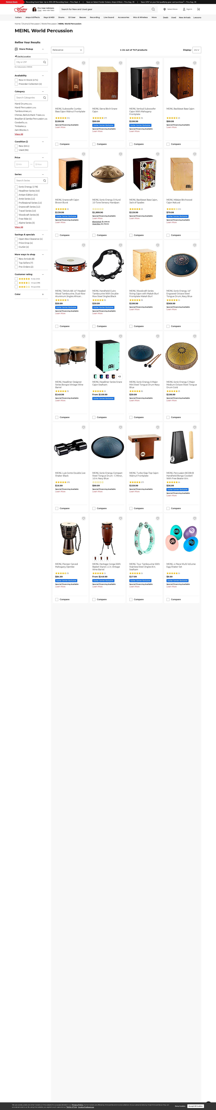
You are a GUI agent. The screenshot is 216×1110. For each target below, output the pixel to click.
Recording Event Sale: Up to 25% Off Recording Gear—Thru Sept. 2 (53, 2)
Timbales (20, 126)
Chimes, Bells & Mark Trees (30, 115)
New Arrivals (184, 17)
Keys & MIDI (49, 17)
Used (173, 17)
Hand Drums (23, 104)
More (154, 17)
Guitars (18, 17)
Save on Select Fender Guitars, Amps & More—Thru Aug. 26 (110, 2)
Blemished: (96, 222)
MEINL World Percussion (69, 24)
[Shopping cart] (198, 9)
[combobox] (67, 50)
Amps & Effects (33, 17)
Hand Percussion (25, 107)
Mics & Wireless (140, 17)
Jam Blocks (21, 130)
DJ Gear (72, 17)
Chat (39, 10)
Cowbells (21, 122)
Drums (61, 17)
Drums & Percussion (31, 24)
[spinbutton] (21, 164)
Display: (187, 50)
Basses (83, 17)
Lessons (197, 17)
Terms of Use (71, 1107)
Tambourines (23, 111)
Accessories (123, 17)
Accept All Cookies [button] (196, 1106)
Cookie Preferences (86, 1107)
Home (17, 24)
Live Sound (109, 17)
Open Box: (96, 224)
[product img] (70, 83)
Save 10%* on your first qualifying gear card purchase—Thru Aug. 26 (168, 2)
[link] (70, 111)
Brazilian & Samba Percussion (31, 119)
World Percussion (49, 24)
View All (19, 134)
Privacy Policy (77, 1105)
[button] (43, 9)
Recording (95, 17)
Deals (165, 17)
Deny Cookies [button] (180, 1106)
